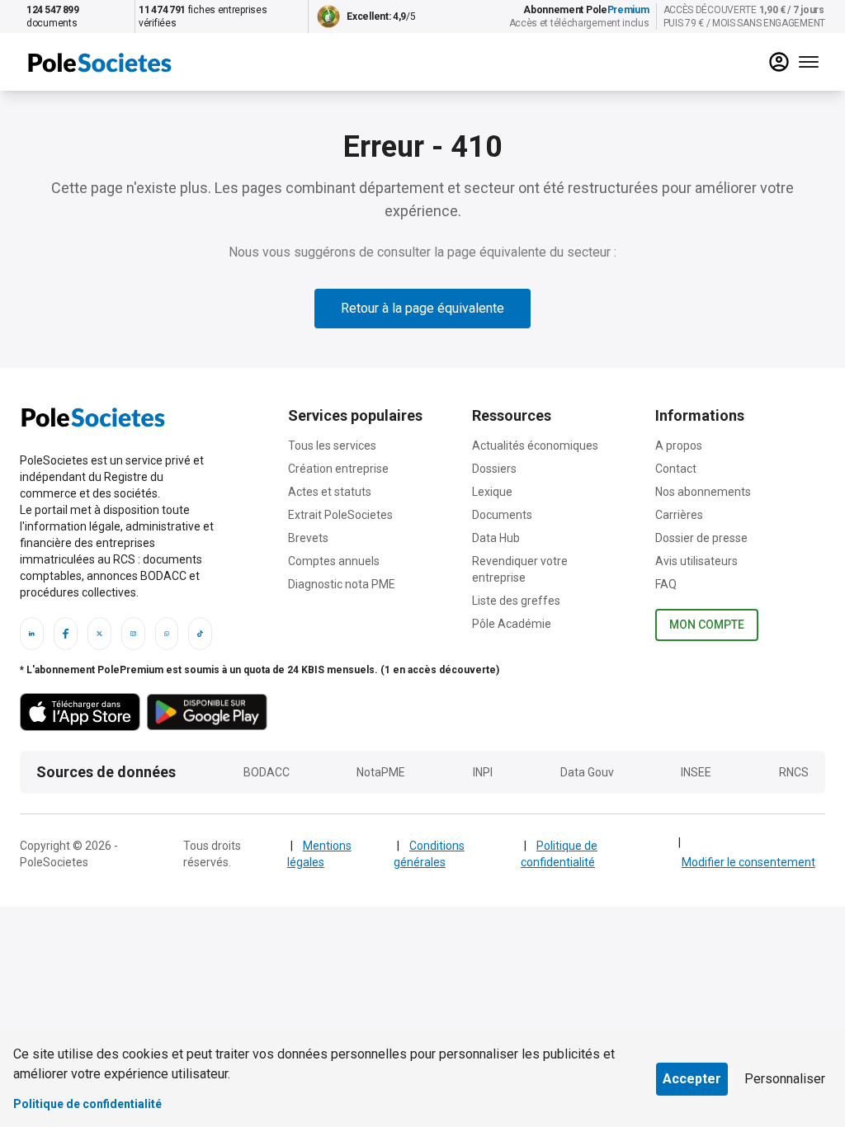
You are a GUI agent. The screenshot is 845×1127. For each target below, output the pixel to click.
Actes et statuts (329, 491)
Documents (502, 514)
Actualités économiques (535, 445)
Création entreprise (338, 468)
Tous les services (332, 445)
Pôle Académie (511, 623)
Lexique (492, 491)
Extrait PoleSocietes (340, 514)
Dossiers (494, 468)
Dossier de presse (701, 538)
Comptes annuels (334, 561)
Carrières (679, 514)
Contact (675, 468)
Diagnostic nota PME (341, 584)
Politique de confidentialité (559, 854)
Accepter (692, 1079)
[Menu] (809, 61)
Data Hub (496, 538)
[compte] (778, 61)
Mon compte (706, 624)
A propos (678, 445)
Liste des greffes (516, 600)
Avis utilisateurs (696, 561)
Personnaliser (784, 1079)
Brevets (308, 538)
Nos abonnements (703, 491)
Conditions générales (429, 854)
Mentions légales (319, 854)
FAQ (666, 584)
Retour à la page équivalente (422, 308)
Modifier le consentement (748, 862)
